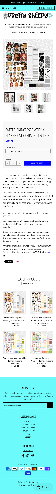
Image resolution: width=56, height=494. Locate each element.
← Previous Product (19, 32)
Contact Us (28, 450)
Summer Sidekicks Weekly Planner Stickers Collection (42, 361)
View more (28, 284)
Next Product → (39, 32)
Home (8, 24)
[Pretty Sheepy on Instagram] (27, 456)
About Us (28, 421)
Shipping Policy (28, 427)
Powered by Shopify (28, 485)
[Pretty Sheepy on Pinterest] (32, 456)
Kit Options (10, 148)
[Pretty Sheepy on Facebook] (23, 456)
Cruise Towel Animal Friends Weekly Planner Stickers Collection (42, 320)
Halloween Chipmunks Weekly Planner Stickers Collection (14, 320)
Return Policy (28, 431)
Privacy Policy (28, 424)
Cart (47, 8)
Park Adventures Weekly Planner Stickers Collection (14, 361)
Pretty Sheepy (32, 482)
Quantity (9, 159)
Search (28, 437)
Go (51, 405)
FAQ (28, 434)
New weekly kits (21, 24)
